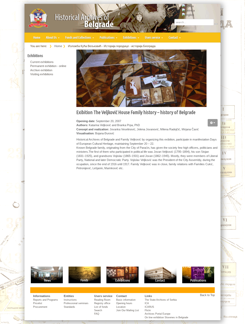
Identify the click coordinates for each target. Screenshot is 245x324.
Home (36, 37)
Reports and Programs (45, 299)
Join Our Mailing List (127, 310)
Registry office (102, 303)
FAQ (96, 313)
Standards (69, 306)
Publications (107, 37)
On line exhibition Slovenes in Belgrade (166, 317)
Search (98, 310)
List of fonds (101, 306)
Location (121, 306)
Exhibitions (130, 37)
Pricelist (37, 303)
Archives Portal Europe (157, 313)
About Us (51, 37)
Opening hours (124, 303)
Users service (153, 37)
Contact (173, 37)
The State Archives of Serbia (161, 299)
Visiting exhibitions (41, 74)
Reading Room (102, 299)
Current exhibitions (42, 62)
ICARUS (149, 306)
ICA (147, 303)
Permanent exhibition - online (48, 66)
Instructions (70, 299)
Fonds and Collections (78, 37)
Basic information (126, 299)
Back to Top (207, 295)
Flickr (148, 310)
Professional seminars (76, 303)
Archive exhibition (41, 70)
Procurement (40, 306)
